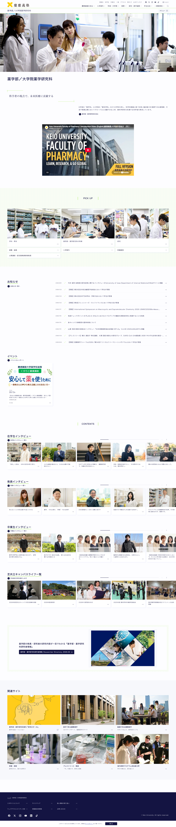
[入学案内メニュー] (104, 6)
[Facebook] (145, 2)
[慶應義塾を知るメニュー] (94, 6)
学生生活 (147, 6)
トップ (9, 797)
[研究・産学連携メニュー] (141, 6)
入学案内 (100, 6)
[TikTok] (158, 2)
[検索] (167, 6)
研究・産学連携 (134, 6)
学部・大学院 (112, 6)
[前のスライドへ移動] (162, 440)
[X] (149, 2)
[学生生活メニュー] (152, 6)
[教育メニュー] (126, 6)
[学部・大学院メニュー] (118, 6)
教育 (123, 6)
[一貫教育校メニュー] (164, 6)
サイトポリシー (89, 823)
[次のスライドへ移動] (166, 440)
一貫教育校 (159, 6)
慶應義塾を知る (87, 6)
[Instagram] (152, 2)
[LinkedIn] (31, 815)
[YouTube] (155, 2)
